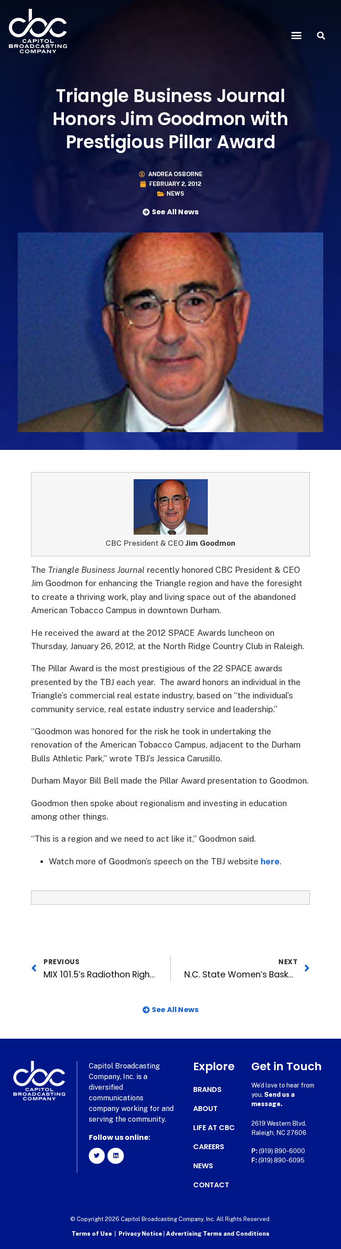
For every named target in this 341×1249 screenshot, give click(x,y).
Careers (208, 1147)
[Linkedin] (115, 1156)
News (175, 193)
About (205, 1108)
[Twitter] (97, 1156)
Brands (207, 1089)
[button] (296, 35)
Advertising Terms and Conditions (218, 1233)
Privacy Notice (141, 1233)
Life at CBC (214, 1127)
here (270, 861)
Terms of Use (91, 1233)
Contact (211, 1185)
